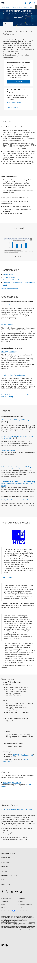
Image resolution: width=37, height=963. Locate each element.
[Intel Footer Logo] (5, 945)
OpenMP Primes (7, 325)
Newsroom (5, 862)
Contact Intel (5, 858)
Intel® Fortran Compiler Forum (13, 782)
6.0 (32, 754)
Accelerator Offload (8, 451)
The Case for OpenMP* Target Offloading (15, 420)
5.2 (29, 754)
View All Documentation (9, 289)
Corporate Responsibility (9, 875)
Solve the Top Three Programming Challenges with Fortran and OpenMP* (17, 468)
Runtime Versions (12, 107)
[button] (18, 596)
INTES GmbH (7, 577)
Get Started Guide (9, 277)
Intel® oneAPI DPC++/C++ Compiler (16, 809)
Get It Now (18, 82)
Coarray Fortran (6, 305)
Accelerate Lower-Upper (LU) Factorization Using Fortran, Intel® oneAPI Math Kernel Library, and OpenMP (18, 483)
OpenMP (16, 754)
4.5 (21, 754)
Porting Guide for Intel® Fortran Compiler (15, 500)
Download (19, 24)
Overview (8, 24)
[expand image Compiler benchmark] (31, 239)
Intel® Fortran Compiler (14, 103)
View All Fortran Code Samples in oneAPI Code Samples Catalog (17, 396)
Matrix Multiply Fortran (9, 352)
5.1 (26, 754)
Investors (4, 867)
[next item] (36, 7)
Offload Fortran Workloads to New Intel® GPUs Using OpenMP (17, 437)
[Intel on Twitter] (7, 892)
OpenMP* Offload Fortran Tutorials (13, 375)
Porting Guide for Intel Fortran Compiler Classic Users (19, 283)
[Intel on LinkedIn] (11, 892)
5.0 (23, 754)
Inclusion (4, 880)
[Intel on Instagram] (21, 892)
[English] (29, 2)
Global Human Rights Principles (18, 926)
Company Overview (8, 853)
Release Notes (8, 275)
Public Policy (5, 884)
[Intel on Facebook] (2, 892)
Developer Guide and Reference (14, 280)
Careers (4, 871)
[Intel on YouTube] (16, 892)
